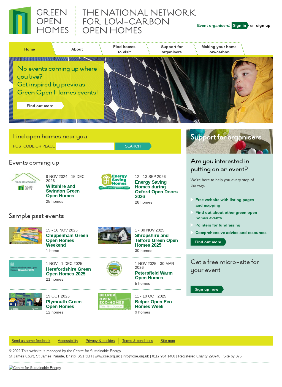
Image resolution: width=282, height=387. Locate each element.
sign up (263, 25)
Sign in (239, 25)
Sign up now (206, 289)
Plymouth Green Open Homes (64, 304)
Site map (168, 341)
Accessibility (68, 341)
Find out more (40, 106)
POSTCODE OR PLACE (34, 146)
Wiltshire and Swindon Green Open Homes (63, 191)
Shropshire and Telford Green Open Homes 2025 (156, 240)
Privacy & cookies (100, 341)
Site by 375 (232, 356)
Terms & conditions (137, 341)
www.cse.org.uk (107, 356)
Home (29, 49)
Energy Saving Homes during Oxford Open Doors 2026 (156, 189)
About (77, 49)
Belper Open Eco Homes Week (153, 304)
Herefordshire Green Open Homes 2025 (68, 271)
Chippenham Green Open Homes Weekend (67, 240)
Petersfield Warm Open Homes (154, 275)
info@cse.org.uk (136, 356)
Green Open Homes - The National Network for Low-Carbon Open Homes (43, 21)
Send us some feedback (31, 341)
